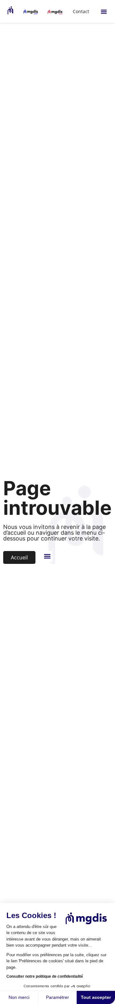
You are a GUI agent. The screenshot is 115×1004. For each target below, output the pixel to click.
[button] (104, 11)
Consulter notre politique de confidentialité (44, 976)
